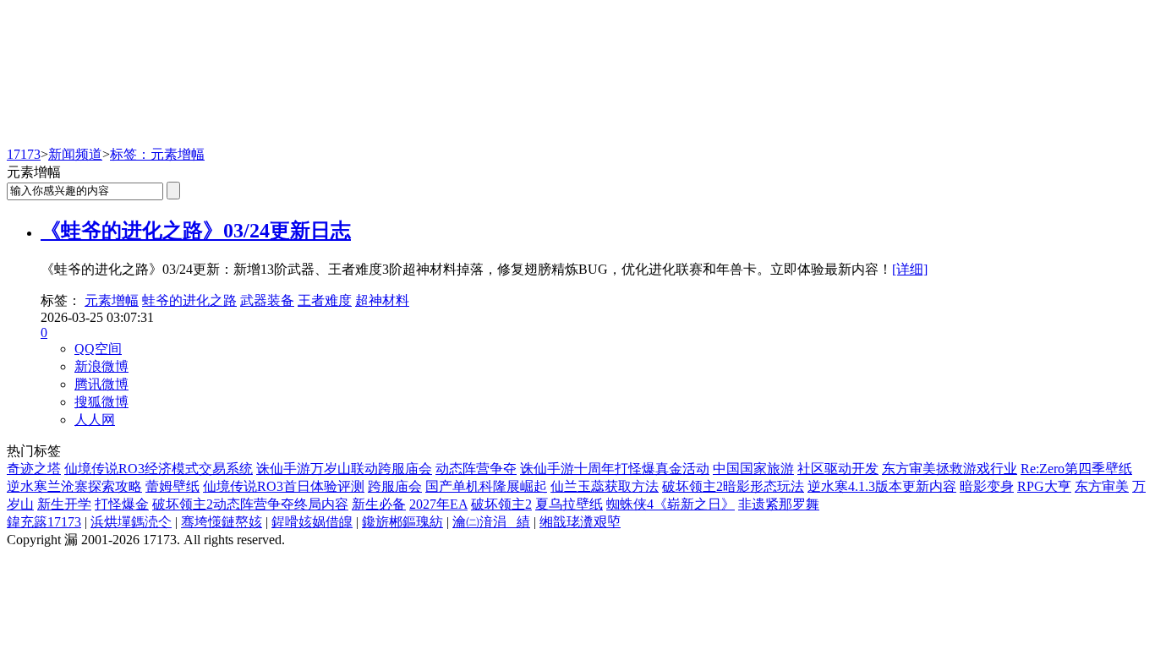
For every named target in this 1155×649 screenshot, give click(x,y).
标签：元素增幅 (157, 154)
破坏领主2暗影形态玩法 (733, 486)
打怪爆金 (122, 504)
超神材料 (382, 300)
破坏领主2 (501, 504)
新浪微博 (101, 366)
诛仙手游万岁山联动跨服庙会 (344, 468)
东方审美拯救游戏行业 (949, 468)
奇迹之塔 (34, 468)
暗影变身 (987, 486)
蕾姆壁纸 (172, 486)
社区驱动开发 (838, 468)
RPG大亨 (1044, 486)
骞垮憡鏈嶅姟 (221, 522)
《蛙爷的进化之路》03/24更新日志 (196, 231)
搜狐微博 (101, 402)
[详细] (910, 269)
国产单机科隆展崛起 (486, 486)
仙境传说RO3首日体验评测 (283, 486)
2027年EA (438, 504)
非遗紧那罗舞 (778, 504)
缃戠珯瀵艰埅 (580, 522)
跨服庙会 (395, 486)
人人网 (94, 419)
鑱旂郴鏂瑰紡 (402, 522)
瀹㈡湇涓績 (491, 522)
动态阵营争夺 (476, 468)
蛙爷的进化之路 (189, 300)
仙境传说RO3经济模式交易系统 (158, 468)
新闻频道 (75, 154)
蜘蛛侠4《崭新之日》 (670, 504)
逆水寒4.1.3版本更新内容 (881, 486)
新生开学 (64, 504)
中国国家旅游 (753, 468)
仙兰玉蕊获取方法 (604, 486)
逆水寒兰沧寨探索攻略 (74, 486)
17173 (24, 154)
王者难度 (325, 300)
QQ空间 (98, 348)
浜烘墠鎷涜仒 (131, 522)
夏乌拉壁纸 (569, 504)
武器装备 (267, 300)
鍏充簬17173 (44, 522)
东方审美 (1102, 486)
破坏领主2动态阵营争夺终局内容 (250, 504)
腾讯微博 (101, 384)
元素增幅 (112, 300)
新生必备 (379, 504)
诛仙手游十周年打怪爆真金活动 (614, 468)
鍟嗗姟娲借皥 (312, 522)
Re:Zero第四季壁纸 (1076, 468)
